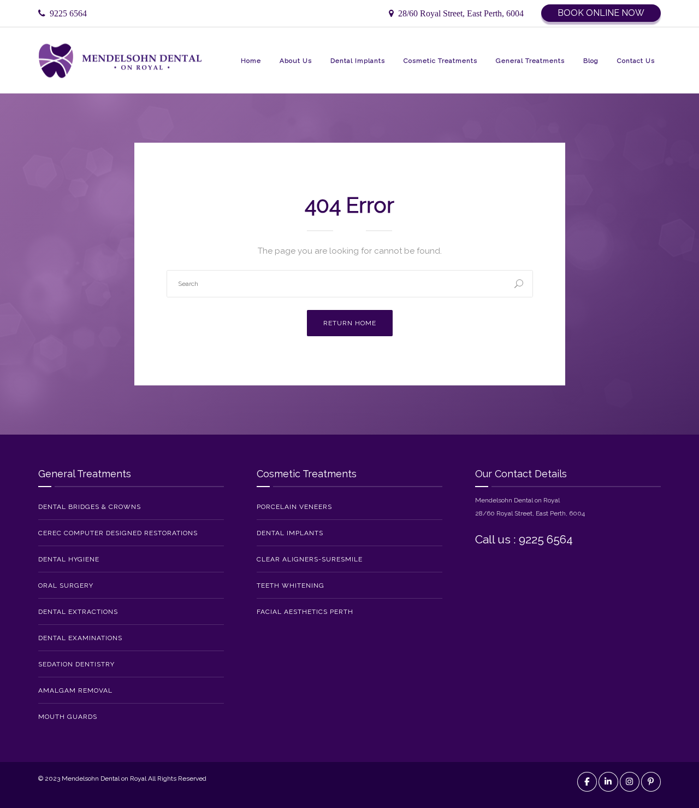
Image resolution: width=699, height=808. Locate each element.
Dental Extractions (78, 612)
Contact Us (636, 61)
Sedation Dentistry (76, 664)
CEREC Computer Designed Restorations (118, 533)
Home (251, 61)
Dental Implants (357, 61)
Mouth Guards (67, 717)
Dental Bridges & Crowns (89, 507)
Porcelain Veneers (294, 507)
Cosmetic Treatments (440, 61)
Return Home (349, 323)
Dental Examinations (80, 638)
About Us (296, 61)
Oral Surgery (65, 585)
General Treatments (530, 61)
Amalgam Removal (75, 690)
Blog (591, 61)
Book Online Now (601, 13)
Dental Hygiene (68, 559)
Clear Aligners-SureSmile (310, 559)
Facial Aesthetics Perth (305, 612)
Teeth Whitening (290, 585)
